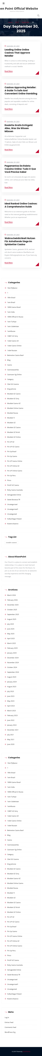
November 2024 (13, 662)
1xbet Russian (12, 350)
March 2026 (11, 595)
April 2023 (11, 706)
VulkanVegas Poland (14, 519)
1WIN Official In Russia (15, 317)
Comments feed (10, 1027)
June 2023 (10, 696)
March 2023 (11, 711)
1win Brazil (11, 302)
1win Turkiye (11, 322)
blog (8, 360)
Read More (9, 71)
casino (9, 365)
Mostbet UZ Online (14, 437)
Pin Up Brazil (11, 451)
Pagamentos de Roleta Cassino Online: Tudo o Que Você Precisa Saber (20, 169)
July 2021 (10, 735)
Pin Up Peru (11, 475)
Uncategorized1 (12, 509)
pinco (9, 480)
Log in (7, 1017)
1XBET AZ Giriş (12, 336)
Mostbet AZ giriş (13, 399)
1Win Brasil (11, 297)
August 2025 (11, 619)
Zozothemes (26, 1051)
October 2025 (12, 610)
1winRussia (11, 331)
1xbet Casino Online (14, 346)
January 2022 (12, 725)
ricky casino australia (15, 490)
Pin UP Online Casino (14, 471)
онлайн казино (11, 542)
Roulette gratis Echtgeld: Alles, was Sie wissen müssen (19, 128)
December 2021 (13, 730)
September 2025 (13, 614)
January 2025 (12, 653)
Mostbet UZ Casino (14, 427)
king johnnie (11, 389)
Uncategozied (12, 514)
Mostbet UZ (11, 423)
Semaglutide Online (14, 495)
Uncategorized (12, 504)
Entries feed (9, 1022)
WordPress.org (10, 1032)
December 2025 (13, 605)
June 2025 (10, 629)
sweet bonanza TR (13, 500)
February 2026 (12, 600)
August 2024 (11, 677)
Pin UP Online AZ (13, 466)
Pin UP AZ (10, 442)
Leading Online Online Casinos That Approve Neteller (17, 52)
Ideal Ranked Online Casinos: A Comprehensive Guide (21, 205)
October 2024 (12, 667)
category (10, 379)
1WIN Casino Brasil (14, 307)
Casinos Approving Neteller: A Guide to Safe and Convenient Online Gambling (21, 90)
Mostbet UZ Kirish (13, 432)
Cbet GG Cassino (13, 384)
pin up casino (12, 456)
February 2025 (12, 648)
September (25, 22)
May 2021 (10, 739)
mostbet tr (11, 418)
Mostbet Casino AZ (13, 403)
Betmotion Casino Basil (15, 355)
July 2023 (10, 691)
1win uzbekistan (13, 326)
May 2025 (10, 634)
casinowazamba (13, 370)
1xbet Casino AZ (13, 341)
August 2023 (11, 687)
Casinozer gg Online (14, 374)
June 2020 (10, 744)
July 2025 (10, 624)
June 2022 (10, 720)
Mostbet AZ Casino (13, 394)
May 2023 (10, 701)
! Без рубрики (12, 288)
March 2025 (11, 643)
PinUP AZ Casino (13, 485)
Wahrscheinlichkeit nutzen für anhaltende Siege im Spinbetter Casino (20, 241)
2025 (17, 22)
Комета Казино (12, 524)
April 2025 (11, 638)
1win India (11, 312)
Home (10, 22)
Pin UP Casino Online (14, 461)
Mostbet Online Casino (15, 408)
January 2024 (12, 682)
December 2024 (13, 658)
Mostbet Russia (12, 413)
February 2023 (12, 715)
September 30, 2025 (13, 46)
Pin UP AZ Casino (13, 447)
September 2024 (13, 672)
